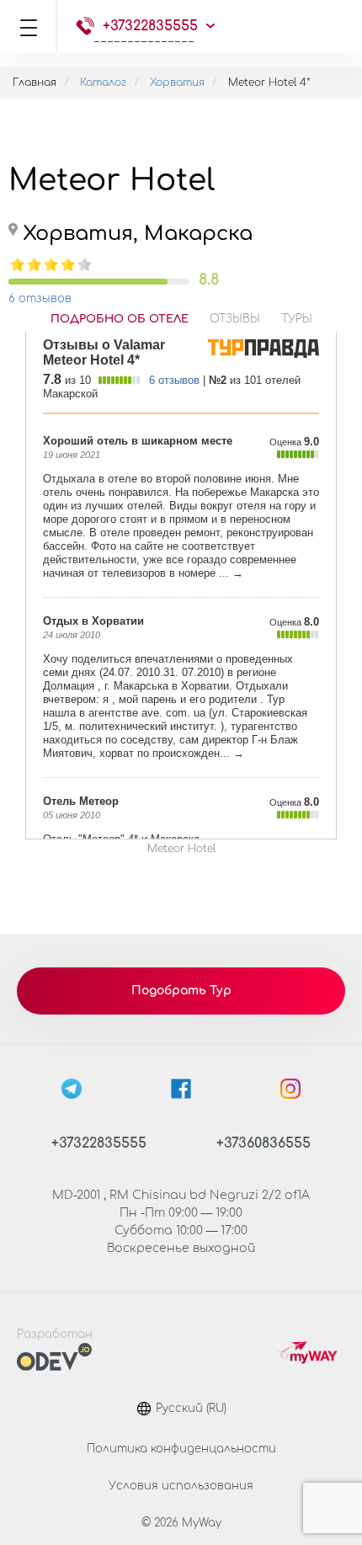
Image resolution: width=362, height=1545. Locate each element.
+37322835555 (150, 26)
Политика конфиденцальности (181, 1449)
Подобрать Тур (181, 990)
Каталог (103, 82)
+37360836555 (263, 1143)
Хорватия (177, 82)
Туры (296, 319)
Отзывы (235, 319)
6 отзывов (40, 299)
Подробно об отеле (120, 319)
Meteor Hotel (181, 849)
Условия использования (181, 1486)
